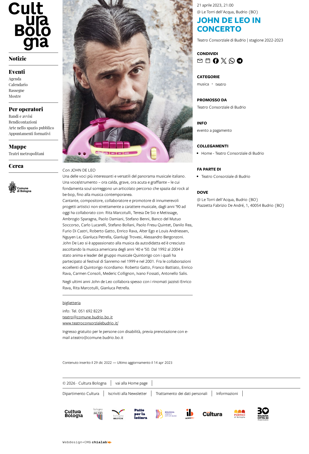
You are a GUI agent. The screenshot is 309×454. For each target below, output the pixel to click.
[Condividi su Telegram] (240, 61)
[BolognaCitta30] (263, 414)
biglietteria (72, 302)
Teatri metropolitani (26, 153)
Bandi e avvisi (20, 115)
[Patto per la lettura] (140, 414)
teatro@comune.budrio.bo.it (88, 317)
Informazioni (227, 393)
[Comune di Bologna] (20, 187)
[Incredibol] (189, 414)
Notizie (17, 58)
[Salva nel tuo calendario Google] (208, 61)
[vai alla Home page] (33, 26)
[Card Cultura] (212, 414)
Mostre (15, 95)
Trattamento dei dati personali (181, 393)
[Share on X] (224, 61)
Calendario (18, 84)
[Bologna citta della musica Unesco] (166, 415)
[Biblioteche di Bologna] (118, 414)
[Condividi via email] (200, 61)
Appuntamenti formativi (29, 133)
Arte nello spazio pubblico (31, 127)
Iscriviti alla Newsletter (127, 393)
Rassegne (16, 90)
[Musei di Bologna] (98, 414)
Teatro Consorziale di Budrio (221, 107)
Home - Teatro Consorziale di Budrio (232, 153)
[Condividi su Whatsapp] (232, 61)
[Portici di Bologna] (240, 414)
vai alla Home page (131, 383)
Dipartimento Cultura (81, 393)
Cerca (16, 165)
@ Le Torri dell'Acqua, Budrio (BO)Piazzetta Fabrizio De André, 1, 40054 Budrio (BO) (240, 202)
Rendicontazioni (23, 121)
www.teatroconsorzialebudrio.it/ (90, 323)
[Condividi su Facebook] (216, 61)
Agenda (15, 78)
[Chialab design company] (87, 438)
